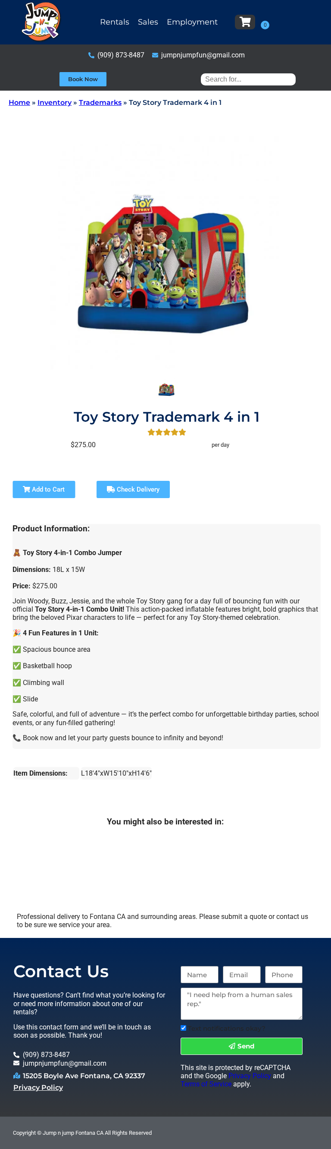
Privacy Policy (38, 1087)
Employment (192, 22)
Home (19, 102)
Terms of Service (206, 1084)
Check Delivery (137, 489)
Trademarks (100, 102)
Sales (148, 22)
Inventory (54, 102)
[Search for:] (248, 79)
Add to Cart (47, 489)
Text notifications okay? (226, 1028)
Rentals (114, 22)
